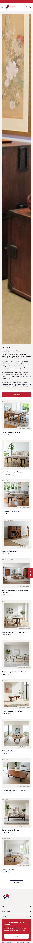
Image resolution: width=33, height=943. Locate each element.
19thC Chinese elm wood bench (12, 711)
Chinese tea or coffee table (11, 830)
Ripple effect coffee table (10, 511)
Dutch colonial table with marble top (14, 632)
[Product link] (16, 419)
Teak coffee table (8, 869)
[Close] (29, 921)
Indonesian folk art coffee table (12, 472)
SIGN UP (16, 936)
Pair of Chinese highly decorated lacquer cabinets (16, 592)
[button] (2, 7)
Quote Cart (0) (30, 573)
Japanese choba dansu (9, 551)
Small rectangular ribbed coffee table (14, 672)
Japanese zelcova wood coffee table (14, 790)
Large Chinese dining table (11, 432)
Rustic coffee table (8, 751)
